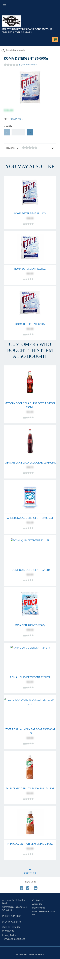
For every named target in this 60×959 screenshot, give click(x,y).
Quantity (8, 126)
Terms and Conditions (13, 938)
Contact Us (37, 900)
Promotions (8, 930)
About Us (37, 903)
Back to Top (30, 872)
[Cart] (55, 40)
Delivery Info (38, 907)
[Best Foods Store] (11, 21)
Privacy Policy (9, 935)
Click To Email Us (11, 926)
